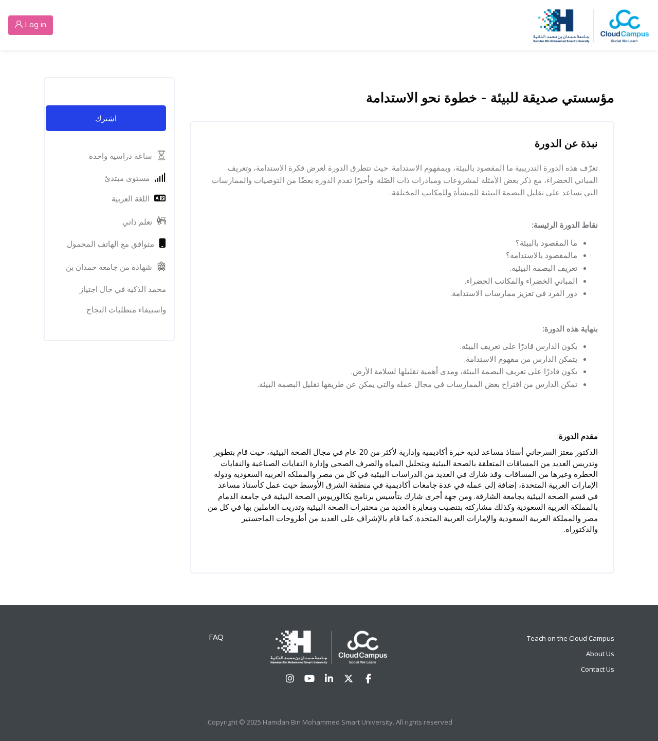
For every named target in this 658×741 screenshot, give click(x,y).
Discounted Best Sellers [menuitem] (374, 24)
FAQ (216, 637)
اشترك (106, 118)
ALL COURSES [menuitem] (475, 24)
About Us (600, 653)
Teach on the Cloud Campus (570, 638)
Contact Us (597, 669)
